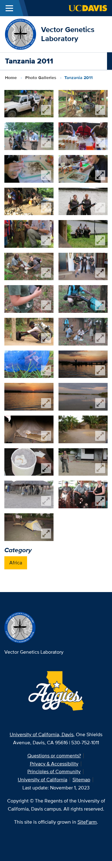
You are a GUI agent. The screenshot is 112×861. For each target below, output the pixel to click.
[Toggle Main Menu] (9, 8)
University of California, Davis (41, 734)
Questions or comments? (54, 755)
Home (11, 77)
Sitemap (81, 779)
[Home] (20, 33)
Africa (15, 562)
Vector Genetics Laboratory (67, 34)
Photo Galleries (40, 77)
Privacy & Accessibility (54, 763)
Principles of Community (54, 771)
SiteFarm (87, 822)
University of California (42, 779)
